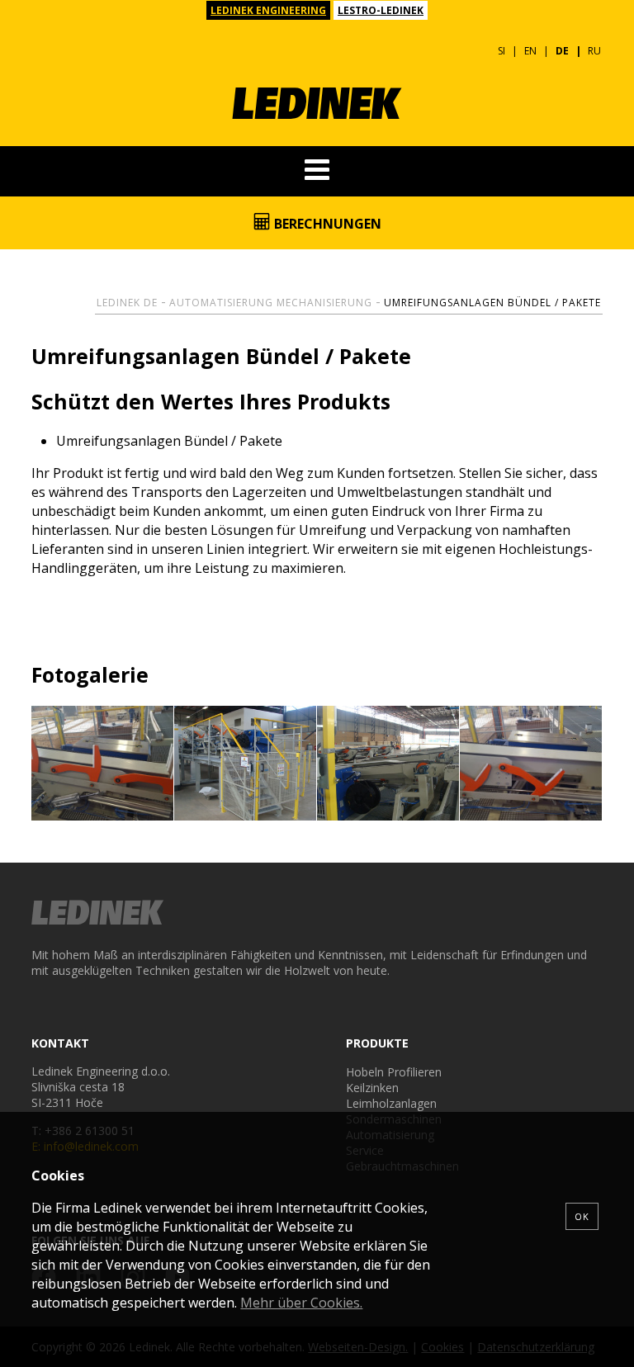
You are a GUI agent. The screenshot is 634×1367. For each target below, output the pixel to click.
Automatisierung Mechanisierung (270, 303)
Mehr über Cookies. (301, 1303)
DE (562, 51)
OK (582, 1216)
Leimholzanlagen (391, 1103)
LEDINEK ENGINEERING (268, 10)
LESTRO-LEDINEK (380, 10)
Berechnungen (326, 224)
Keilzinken (372, 1087)
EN (530, 51)
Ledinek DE (127, 303)
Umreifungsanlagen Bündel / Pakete (492, 303)
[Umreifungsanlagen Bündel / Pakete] (102, 763)
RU (594, 51)
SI (501, 51)
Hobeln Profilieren (394, 1072)
